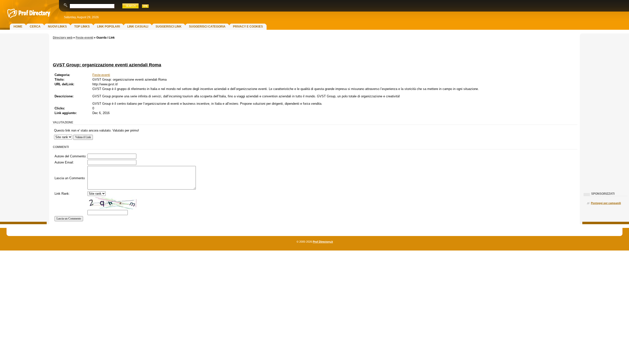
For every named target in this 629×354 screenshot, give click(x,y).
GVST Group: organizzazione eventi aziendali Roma (107, 64)
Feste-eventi (84, 37)
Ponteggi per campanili (606, 203)
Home (18, 26)
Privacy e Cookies (248, 26)
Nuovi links (57, 26)
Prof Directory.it (323, 241)
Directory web (62, 37)
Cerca (35, 26)
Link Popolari (108, 26)
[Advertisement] (23, 114)
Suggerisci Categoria (207, 26)
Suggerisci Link (169, 26)
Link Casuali (137, 26)
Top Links (82, 26)
